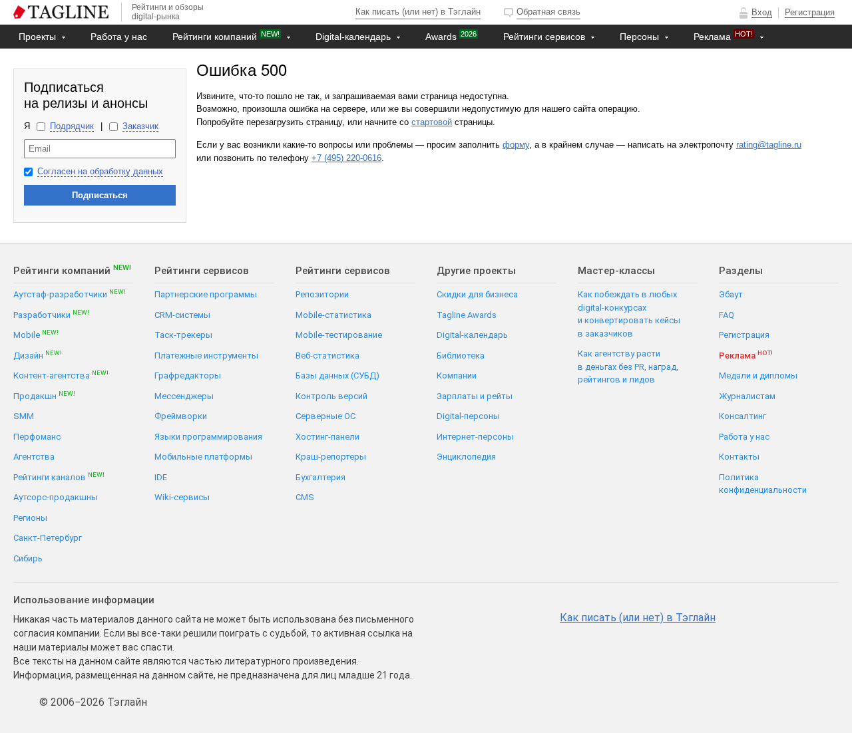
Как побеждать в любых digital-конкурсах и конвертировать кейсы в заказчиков (629, 314)
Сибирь (28, 558)
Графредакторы (187, 375)
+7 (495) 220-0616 (346, 158)
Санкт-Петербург (47, 538)
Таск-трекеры (183, 335)
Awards (451, 36)
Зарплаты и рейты (475, 396)
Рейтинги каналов (59, 476)
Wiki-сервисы (182, 497)
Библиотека (461, 356)
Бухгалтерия (320, 477)
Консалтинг (742, 416)
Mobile (36, 334)
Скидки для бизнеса (477, 294)
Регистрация (810, 12)
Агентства (34, 457)
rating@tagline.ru (768, 145)
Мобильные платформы (203, 457)
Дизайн (37, 355)
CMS (305, 497)
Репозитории (322, 294)
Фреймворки (180, 416)
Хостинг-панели (327, 437)
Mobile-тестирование (339, 335)
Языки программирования (208, 437)
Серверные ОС (325, 416)
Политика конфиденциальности (763, 484)
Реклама (723, 36)
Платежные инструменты (206, 356)
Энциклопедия (466, 457)
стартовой (431, 122)
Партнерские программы (205, 294)
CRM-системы (182, 315)
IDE (160, 477)
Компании (457, 375)
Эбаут (731, 294)
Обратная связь (548, 12)
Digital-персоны (468, 416)
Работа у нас (119, 36)
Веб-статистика (327, 356)
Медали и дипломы (758, 375)
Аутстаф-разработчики (69, 293)
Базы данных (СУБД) (337, 375)
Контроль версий (331, 396)
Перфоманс (37, 437)
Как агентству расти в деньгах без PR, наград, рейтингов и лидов (628, 366)
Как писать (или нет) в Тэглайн (418, 12)
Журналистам (747, 396)
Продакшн (44, 395)
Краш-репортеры (331, 457)
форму (516, 145)
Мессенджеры (184, 396)
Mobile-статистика (333, 315)
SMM (23, 416)
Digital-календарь (354, 36)
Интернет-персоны (475, 437)
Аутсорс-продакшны (55, 497)
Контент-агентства (60, 374)
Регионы (30, 518)
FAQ (726, 315)
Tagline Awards (467, 315)
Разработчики (51, 314)
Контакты (41, 60)
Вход (761, 12)
